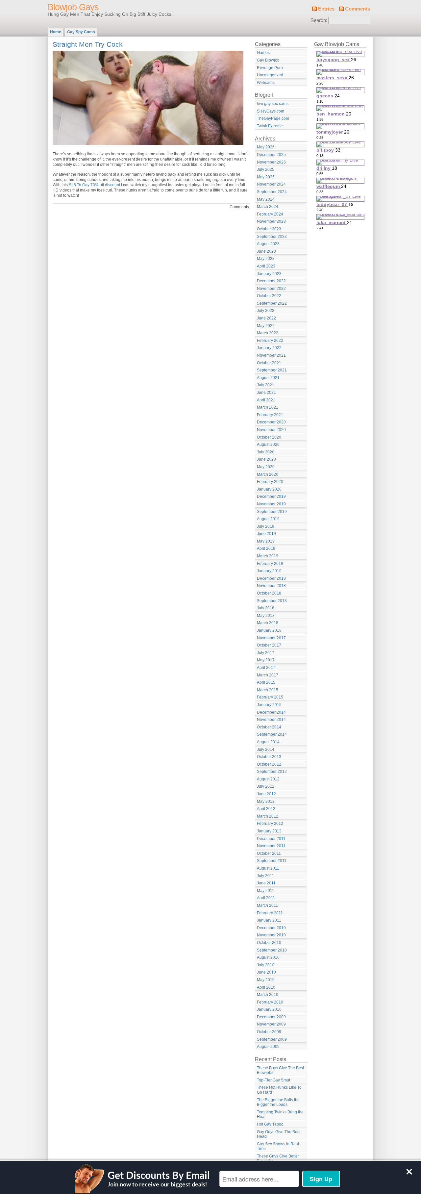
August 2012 (268, 779)
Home (55, 32)
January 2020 (269, 489)
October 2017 (269, 645)
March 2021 (267, 407)
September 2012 (272, 771)
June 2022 (266, 318)
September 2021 (272, 370)
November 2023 (271, 221)
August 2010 (268, 957)
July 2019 (265, 526)
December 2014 (271, 712)
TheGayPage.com (273, 118)
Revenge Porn (270, 67)
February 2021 (270, 415)
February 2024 (270, 214)
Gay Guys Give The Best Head (278, 1134)
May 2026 (266, 147)
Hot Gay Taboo (270, 1124)
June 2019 (266, 533)
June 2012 (266, 794)
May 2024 (266, 199)
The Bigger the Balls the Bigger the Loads (278, 1102)
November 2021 (271, 355)
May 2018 (266, 615)
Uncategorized (270, 75)
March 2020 (267, 474)
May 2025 (266, 177)
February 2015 (270, 697)
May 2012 (266, 801)
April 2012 (266, 808)
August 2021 (268, 377)
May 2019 (266, 541)
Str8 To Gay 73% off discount (94, 185)
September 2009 (272, 1039)
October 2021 (269, 363)
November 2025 (271, 162)
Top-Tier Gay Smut (273, 1080)
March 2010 (267, 994)
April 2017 (266, 667)
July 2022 (265, 310)
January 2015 (269, 704)
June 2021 (266, 392)
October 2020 (269, 437)
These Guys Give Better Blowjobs (278, 1158)
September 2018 (272, 600)
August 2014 (268, 742)
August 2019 (268, 519)
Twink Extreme (270, 126)
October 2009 (269, 1031)
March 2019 (267, 556)
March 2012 (267, 816)
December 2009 (271, 1017)
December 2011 (271, 838)
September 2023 (272, 236)
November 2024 (271, 184)
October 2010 (269, 942)
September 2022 (272, 303)
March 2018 (267, 623)
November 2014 (271, 719)
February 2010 (270, 1002)
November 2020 (271, 429)
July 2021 (265, 385)
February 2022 (270, 340)
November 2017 (271, 638)
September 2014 (272, 734)
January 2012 (269, 831)
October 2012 (269, 764)
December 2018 (271, 578)
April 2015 (266, 682)
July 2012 (265, 786)
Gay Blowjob (268, 60)
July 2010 (265, 965)
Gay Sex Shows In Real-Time (278, 1146)
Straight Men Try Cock (88, 44)
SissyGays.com (270, 111)
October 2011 (269, 853)
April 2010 (266, 987)
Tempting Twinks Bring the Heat (280, 1114)
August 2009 (268, 1046)
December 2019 (271, 496)
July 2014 (265, 749)
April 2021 (266, 400)
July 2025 (265, 169)
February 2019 (270, 563)
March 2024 (267, 206)
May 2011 (265, 890)
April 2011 (266, 898)
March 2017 (267, 675)
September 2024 (272, 192)
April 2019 (266, 548)
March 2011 (267, 905)
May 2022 (266, 325)
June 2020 (266, 459)
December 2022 (271, 281)
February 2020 (270, 481)
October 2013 (269, 756)
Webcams (266, 82)
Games (263, 52)
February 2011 (270, 913)
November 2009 (271, 1024)
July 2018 (265, 608)
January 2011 (269, 920)
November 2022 (271, 288)
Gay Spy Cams (81, 32)
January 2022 (269, 347)
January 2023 (269, 273)
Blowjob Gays (73, 7)
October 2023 (269, 229)
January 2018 (269, 630)
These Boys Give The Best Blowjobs (280, 1070)
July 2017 (265, 652)
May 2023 (266, 258)
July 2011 (265, 876)
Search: (318, 20)
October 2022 (269, 295)
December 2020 (271, 422)
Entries (326, 9)
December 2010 (271, 928)
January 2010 (269, 1009)
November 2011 (271, 846)
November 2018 (271, 585)
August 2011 (268, 868)
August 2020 (268, 444)
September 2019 (272, 511)
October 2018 (269, 593)
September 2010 (272, 950)
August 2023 (268, 243)
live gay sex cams (272, 103)
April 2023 (266, 266)
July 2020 (265, 452)
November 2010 (271, 935)
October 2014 (269, 727)
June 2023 (266, 251)
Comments (357, 9)
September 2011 (271, 860)
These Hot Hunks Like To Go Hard (279, 1090)
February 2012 (270, 823)
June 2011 (266, 883)
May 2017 (266, 660)
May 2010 (266, 980)
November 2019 (271, 504)
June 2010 (266, 972)
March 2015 (267, 690)
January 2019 (269, 571)
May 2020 (266, 467)
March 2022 (267, 333)
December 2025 (271, 154)
